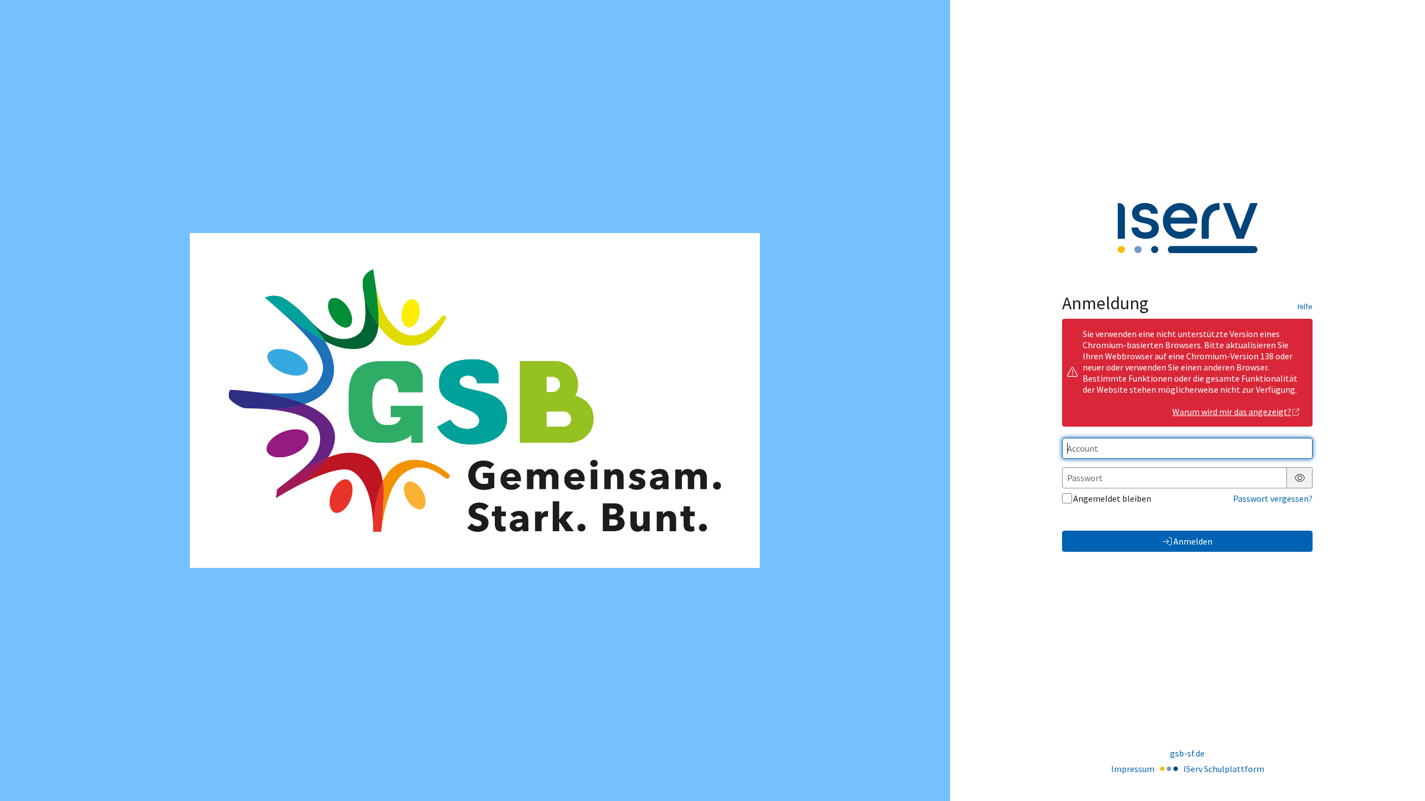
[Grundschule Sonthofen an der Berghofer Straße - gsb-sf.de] (475, 400)
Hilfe (1305, 306)
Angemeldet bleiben (1112, 498)
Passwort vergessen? (1273, 498)
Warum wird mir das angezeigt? (1231, 411)
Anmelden (1192, 541)
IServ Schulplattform (1223, 768)
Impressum (1132, 768)
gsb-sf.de (1187, 753)
